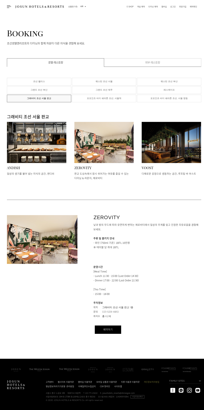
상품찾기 (71, 6)
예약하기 (108, 329)
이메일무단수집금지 (87, 386)
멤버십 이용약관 (85, 381)
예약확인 (193, 6)
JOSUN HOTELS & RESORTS (39, 6)
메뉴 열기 (9, 6)
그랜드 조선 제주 (104, 90)
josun (172, 390)
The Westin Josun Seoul (39, 369)
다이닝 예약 (153, 6)
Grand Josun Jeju (110, 369)
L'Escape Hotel (128, 369)
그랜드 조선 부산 (39, 90)
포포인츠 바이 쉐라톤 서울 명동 (190, 369)
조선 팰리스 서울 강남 (16, 369)
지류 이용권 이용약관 (130, 381)
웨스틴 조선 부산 (169, 81)
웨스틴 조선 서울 (104, 81)
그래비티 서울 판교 (147, 369)
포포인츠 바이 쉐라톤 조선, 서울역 (104, 98)
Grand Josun (93, 369)
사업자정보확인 (137, 396)
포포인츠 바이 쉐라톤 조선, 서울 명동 (169, 98)
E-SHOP (130, 6)
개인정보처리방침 (151, 381)
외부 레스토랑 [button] (152, 62)
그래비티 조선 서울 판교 (39, 98)
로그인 (173, 6)
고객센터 (50, 381)
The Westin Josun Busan (69, 369)
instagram (189, 390)
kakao (181, 390)
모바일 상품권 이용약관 (106, 381)
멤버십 (164, 6)
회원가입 (182, 6)
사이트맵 (118, 386)
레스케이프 (169, 90)
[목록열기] (82, 6)
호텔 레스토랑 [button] (55, 62)
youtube (197, 390)
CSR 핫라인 (105, 386)
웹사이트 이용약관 (66, 381)
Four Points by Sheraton (169, 369)
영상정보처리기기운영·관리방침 (60, 386)
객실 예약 (141, 6)
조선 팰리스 (39, 81)
